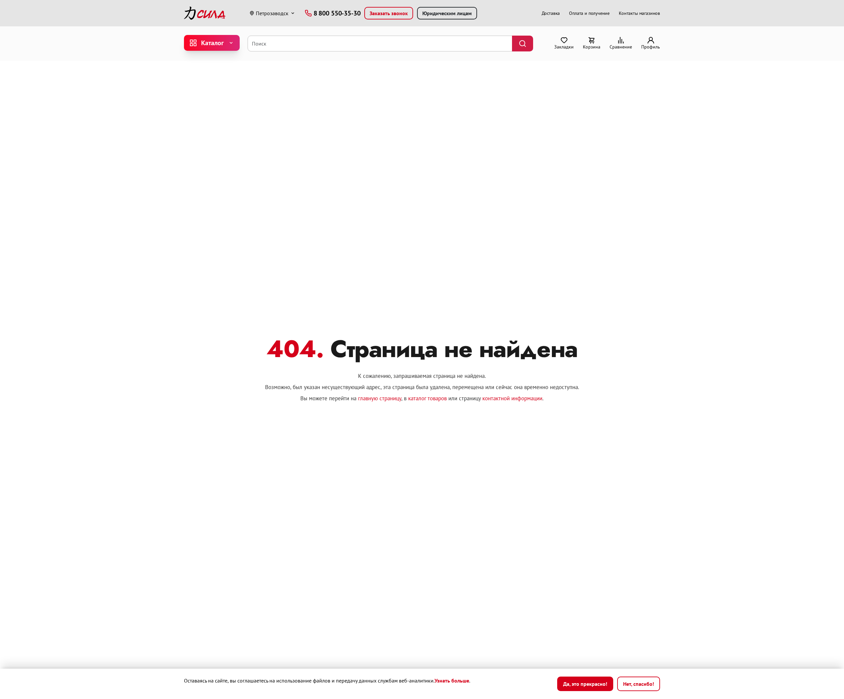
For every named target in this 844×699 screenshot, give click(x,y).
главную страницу (379, 398)
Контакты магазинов (639, 13)
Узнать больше (452, 680)
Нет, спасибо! (638, 684)
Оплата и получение (589, 13)
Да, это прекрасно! (585, 684)
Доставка (551, 13)
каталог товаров (427, 398)
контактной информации (512, 398)
